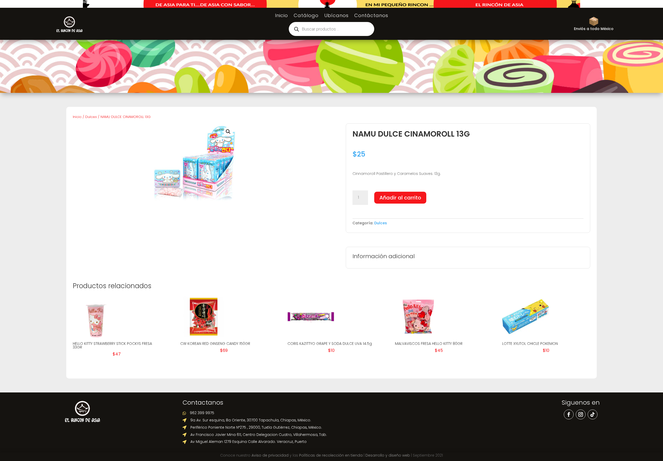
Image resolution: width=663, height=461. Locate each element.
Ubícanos (336, 16)
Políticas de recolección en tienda (331, 455)
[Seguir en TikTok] (592, 414)
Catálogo (306, 16)
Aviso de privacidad (270, 455)
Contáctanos (371, 16)
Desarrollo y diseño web (387, 455)
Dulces (91, 116)
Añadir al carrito (400, 197)
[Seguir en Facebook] (569, 414)
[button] (228, 131)
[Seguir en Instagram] (581, 414)
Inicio (281, 16)
